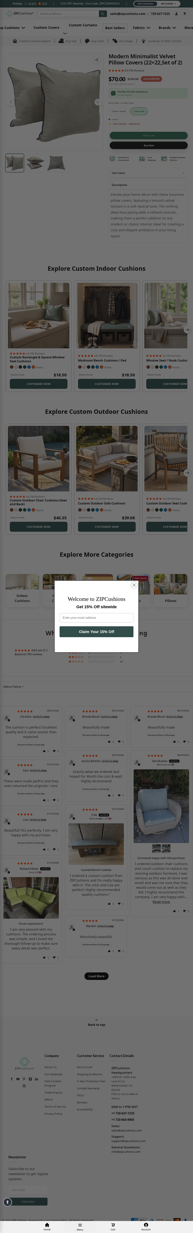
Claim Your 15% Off (96, 632)
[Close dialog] (134, 585)
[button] (7, 1202)
